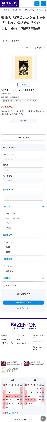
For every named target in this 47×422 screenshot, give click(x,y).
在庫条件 (6, 278)
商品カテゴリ (8, 189)
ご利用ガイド (21, 335)
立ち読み (24, 84)
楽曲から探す (17, 10)
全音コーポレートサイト (39, 348)
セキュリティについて (38, 342)
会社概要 (4, 335)
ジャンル (6, 206)
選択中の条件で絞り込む (23, 302)
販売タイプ (7, 235)
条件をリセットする (23, 308)
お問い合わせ (21, 343)
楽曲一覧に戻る (23, 137)
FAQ (18, 339)
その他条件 (7, 259)
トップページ (5, 10)
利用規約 (4, 339)
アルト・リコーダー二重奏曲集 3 (19, 90)
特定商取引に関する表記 (39, 336)
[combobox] (23, 159)
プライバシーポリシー (7, 344)
